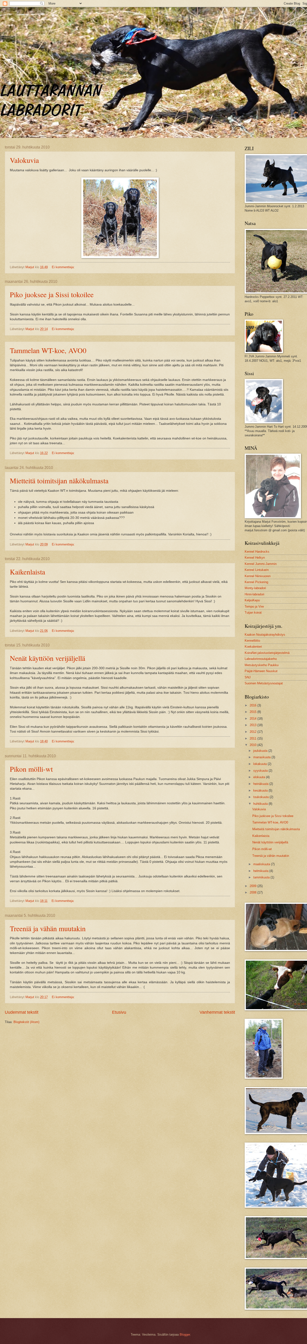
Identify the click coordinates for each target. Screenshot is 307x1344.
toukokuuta (261, 797)
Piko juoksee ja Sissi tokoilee (52, 294)
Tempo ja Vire (254, 606)
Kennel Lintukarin (257, 570)
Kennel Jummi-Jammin (261, 564)
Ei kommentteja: (64, 267)
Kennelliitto (252, 640)
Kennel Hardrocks (257, 551)
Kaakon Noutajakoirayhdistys (265, 634)
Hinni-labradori (254, 594)
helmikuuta (261, 871)
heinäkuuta (261, 784)
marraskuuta (262, 757)
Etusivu (119, 1012)
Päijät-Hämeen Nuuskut (261, 671)
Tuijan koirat (253, 612)
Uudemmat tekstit (21, 1012)
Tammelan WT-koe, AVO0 (48, 350)
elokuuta (259, 777)
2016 (253, 705)
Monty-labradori (255, 588)
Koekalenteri (253, 646)
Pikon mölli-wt (31, 769)
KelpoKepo (252, 600)
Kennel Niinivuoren (258, 576)
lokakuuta (260, 764)
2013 (253, 725)
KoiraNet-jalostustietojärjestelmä (267, 653)
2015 (253, 712)
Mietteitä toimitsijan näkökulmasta (59, 480)
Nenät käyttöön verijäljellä (47, 658)
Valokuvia (24, 160)
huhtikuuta (261, 803)
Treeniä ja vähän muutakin (48, 928)
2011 (253, 738)
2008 (253, 892)
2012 (253, 732)
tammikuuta (262, 877)
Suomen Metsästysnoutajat (264, 683)
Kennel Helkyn (255, 557)
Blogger (185, 1334)
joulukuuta (260, 750)
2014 (253, 718)
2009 (253, 886)
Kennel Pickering (256, 582)
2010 (253, 745)
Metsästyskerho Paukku (261, 665)
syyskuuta (261, 770)
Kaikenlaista (27, 571)
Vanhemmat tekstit (217, 1012)
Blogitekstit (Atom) (26, 1022)
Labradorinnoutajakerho (261, 659)
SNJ (248, 677)
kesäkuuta (261, 790)
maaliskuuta (262, 864)
